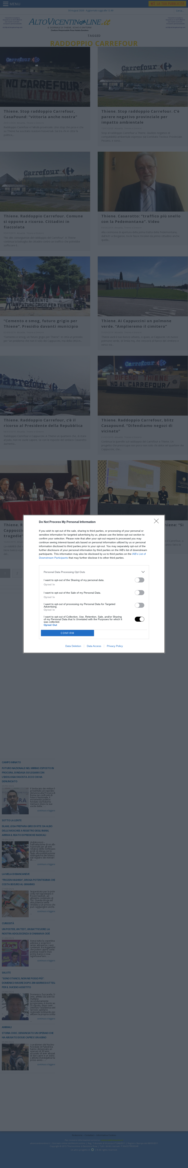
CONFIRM (67, 633)
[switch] (139, 579)
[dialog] (94, 584)
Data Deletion (73, 646)
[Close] (157, 522)
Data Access (94, 646)
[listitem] (94, 572)
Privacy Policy (115, 646)
